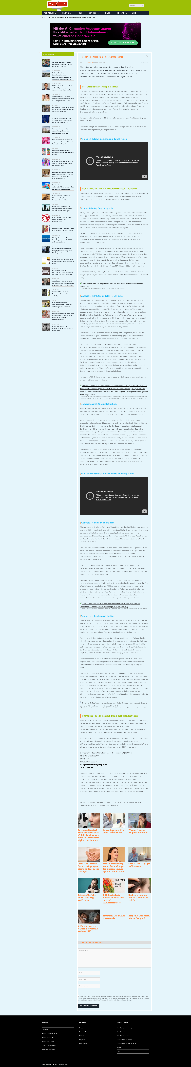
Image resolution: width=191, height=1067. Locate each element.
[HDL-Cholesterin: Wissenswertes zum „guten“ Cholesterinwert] (114, 885)
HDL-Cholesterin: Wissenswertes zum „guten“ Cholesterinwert (113, 899)
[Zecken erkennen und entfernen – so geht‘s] (139, 885)
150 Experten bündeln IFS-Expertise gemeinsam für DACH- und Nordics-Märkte (62, 240)
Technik (79, 13)
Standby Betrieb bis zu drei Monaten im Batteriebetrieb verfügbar (60, 294)
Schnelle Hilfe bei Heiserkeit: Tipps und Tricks (87, 897)
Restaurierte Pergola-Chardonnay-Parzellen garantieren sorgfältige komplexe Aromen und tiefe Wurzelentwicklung (62, 175)
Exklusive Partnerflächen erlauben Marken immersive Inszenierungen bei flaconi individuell (63, 109)
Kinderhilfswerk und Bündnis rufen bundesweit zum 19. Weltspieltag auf (61, 219)
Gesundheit (144, 62)
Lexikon (81, 1036)
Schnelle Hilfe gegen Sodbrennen (139, 865)
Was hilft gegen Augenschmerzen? (138, 831)
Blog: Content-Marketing (124, 1028)
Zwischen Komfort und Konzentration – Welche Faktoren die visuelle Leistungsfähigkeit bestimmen (89, 835)
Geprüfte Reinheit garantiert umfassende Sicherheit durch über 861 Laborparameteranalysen (63, 98)
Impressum (45, 1029)
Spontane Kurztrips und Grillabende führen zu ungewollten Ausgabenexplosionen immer (63, 187)
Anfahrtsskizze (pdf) (48, 1037)
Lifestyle (121, 13)
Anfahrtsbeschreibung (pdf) (50, 1033)
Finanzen (65, 13)
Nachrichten (83, 1044)
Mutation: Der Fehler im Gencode (114, 917)
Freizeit (107, 13)
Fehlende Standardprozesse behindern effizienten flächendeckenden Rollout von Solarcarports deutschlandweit (61, 76)
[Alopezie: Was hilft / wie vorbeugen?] (139, 912)
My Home (93, 13)
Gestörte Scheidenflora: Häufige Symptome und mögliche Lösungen (88, 867)
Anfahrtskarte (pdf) (48, 1041)
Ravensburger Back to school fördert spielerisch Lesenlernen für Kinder (63, 152)
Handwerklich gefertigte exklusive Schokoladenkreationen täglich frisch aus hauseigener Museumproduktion (63, 316)
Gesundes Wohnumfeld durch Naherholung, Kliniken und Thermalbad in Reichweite (61, 131)
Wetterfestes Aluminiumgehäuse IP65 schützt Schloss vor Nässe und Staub (63, 261)
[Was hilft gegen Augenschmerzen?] (139, 820)
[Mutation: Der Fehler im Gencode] (114, 912)
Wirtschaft (49, 13)
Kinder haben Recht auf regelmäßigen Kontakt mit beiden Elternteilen (63, 328)
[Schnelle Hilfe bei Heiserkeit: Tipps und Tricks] (89, 885)
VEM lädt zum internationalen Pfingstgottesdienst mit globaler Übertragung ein (62, 251)
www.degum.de (86, 768)
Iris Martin (88, 62)
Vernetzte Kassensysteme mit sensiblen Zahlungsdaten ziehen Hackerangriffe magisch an (62, 120)
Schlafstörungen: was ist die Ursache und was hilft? (88, 929)
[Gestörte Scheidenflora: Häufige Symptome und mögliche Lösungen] (89, 854)
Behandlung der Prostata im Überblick (114, 831)
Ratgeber (82, 1040)
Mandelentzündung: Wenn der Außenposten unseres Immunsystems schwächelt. (114, 867)
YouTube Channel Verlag (124, 1040)
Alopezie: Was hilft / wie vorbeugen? (139, 917)
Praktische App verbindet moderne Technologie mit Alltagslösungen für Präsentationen (63, 163)
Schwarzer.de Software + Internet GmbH (55, 1065)
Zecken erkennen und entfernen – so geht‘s (138, 897)
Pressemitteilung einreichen (87, 1032)
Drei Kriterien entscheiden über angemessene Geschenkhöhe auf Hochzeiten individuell (62, 142)
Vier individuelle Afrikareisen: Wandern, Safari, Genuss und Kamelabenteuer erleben (61, 198)
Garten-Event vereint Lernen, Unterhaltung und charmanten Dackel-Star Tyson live (62, 64)
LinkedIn (119, 1047)
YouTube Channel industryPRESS (127, 1044)
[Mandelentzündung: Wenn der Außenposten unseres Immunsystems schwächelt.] (114, 854)
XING (118, 1051)
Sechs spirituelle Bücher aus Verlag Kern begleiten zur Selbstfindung (63, 229)
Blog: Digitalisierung (123, 1036)
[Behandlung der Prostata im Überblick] (114, 820)
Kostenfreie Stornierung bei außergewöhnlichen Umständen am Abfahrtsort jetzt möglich (62, 208)
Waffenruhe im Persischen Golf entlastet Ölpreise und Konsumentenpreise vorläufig (62, 88)
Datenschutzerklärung (124, 1000)
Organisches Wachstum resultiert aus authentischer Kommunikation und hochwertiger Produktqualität (63, 283)
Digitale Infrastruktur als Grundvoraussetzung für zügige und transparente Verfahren (62, 305)
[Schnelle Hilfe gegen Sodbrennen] (139, 854)
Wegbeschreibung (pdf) (49, 1045)
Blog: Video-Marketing (124, 1032)
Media (81, 1028)
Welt (134, 13)
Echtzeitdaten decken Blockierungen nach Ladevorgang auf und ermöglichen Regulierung (62, 272)
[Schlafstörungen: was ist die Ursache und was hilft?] (89, 917)
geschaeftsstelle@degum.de (95, 765)
